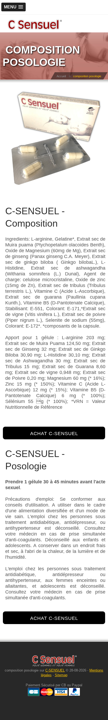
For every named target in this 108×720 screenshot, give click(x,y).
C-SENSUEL (55, 670)
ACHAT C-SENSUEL (54, 433)
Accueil (61, 76)
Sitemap (61, 675)
